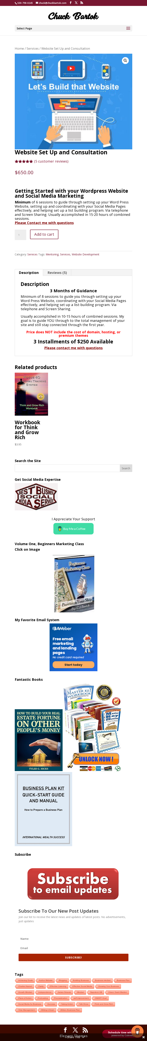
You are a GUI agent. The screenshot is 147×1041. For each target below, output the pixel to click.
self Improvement (81, 998)
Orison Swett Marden (117, 992)
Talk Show (83, 1004)
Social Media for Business (29, 1004)
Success (51, 1004)
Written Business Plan (70, 1010)
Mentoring (52, 254)
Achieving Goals (25, 980)
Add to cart (44, 234)
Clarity (41, 986)
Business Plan (123, 980)
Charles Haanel (25, 986)
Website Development (85, 254)
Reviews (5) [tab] (57, 272)
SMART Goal (101, 998)
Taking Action (67, 1004)
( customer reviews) (51, 161)
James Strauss (64, 992)
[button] (125, 60)
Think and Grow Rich (104, 1004)
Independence (44, 992)
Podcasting (43, 998)
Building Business (81, 980)
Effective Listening (58, 986)
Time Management (26, 1010)
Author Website (46, 980)
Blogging (63, 980)
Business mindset (103, 980)
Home (19, 48)
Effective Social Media (82, 986)
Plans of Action (25, 998)
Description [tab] (29, 272)
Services (33, 48)
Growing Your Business (108, 986)
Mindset (80, 992)
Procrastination (60, 998)
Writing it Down (47, 1010)
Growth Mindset (25, 992)
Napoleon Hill (96, 992)
